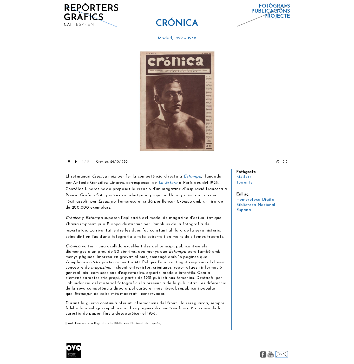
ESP (80, 25)
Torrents (244, 182)
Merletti (244, 177)
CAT (68, 25)
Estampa (192, 176)
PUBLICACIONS (270, 11)
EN (90, 25)
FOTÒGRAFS (274, 6)
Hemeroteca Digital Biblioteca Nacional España (255, 205)
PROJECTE (277, 16)
